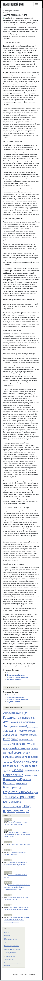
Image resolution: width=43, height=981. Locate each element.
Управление (25, 797)
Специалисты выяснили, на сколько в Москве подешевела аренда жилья (15, 865)
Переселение (13, 775)
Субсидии (32, 792)
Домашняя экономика (22, 722)
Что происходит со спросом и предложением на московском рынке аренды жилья (17, 834)
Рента (25, 784)
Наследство (7, 762)
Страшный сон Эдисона (15, 675)
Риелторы (9, 787)
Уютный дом (8, 959)
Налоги (33, 756)
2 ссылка (23, 974)
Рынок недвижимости (11, 946)
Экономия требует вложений (17, 677)
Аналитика (10, 713)
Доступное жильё (15, 726)
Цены (7, 801)
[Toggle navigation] (36, 4)
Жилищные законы (10, 939)
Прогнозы (25, 779)
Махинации (22, 748)
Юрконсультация (16, 811)
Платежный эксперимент (16, 673)
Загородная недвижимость (19, 730)
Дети (6, 722)
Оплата (17, 770)
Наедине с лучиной (14, 679)
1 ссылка (15, 974)
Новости (7, 815)
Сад (18, 787)
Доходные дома (32, 727)
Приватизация (11, 779)
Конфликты (19, 743)
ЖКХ (6, 942)
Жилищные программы (12, 949)
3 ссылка (32, 974)
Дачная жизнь (26, 717)
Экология (16, 801)
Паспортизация (33, 771)
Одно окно (7, 771)
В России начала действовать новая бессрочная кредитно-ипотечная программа (16, 920)
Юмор (26, 806)
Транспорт (9, 797)
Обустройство (28, 765)
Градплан (10, 717)
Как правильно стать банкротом (19, 844)
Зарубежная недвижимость (20, 734)
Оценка (26, 770)
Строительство (14, 792)
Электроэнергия (12, 806)
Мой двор (14, 752)
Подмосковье (30, 775)
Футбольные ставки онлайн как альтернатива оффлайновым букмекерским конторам (17, 887)
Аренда (22, 712)
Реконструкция (13, 783)
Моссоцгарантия (20, 757)
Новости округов (25, 761)
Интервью (10, 739)
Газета (6, 932)
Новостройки (11, 765)
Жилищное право (10, 953)
